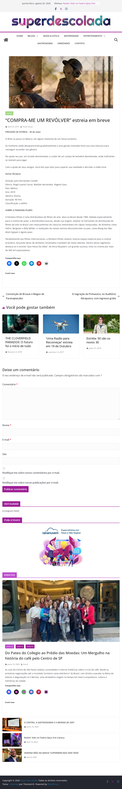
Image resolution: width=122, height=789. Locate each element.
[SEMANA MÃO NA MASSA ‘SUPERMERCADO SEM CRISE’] (12, 755)
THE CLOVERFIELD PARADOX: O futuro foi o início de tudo (19, 342)
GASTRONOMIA (45, 43)
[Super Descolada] (6, 39)
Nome (6, 425)
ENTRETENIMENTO (92, 35)
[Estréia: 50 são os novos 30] (101, 316)
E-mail (6, 439)
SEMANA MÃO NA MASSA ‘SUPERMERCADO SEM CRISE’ (51, 752)
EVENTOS (9, 646)
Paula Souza (28, 126)
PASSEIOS (30, 646)
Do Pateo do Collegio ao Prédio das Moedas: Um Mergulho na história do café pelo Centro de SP (57, 655)
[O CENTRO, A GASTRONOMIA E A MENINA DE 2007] (12, 724)
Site (4, 454)
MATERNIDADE (71, 35)
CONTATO (80, 43)
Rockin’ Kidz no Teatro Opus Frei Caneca (44, 737)
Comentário (10, 384)
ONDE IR (20, 646)
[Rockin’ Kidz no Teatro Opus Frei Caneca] (12, 740)
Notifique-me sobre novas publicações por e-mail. (30, 482)
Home (20, 35)
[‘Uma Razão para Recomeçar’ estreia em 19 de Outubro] (61, 316)
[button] (36, 36)
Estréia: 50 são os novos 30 (98, 340)
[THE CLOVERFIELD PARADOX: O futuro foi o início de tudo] (20, 316)
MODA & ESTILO (51, 35)
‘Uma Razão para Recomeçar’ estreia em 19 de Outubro (59, 342)
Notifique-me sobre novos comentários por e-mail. (31, 472)
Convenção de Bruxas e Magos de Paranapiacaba (25, 296)
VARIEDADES (63, 43)
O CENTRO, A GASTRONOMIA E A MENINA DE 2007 (49, 722)
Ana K (25, 664)
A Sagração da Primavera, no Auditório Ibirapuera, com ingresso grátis (94, 296)
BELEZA (31, 35)
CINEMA (9, 113)
